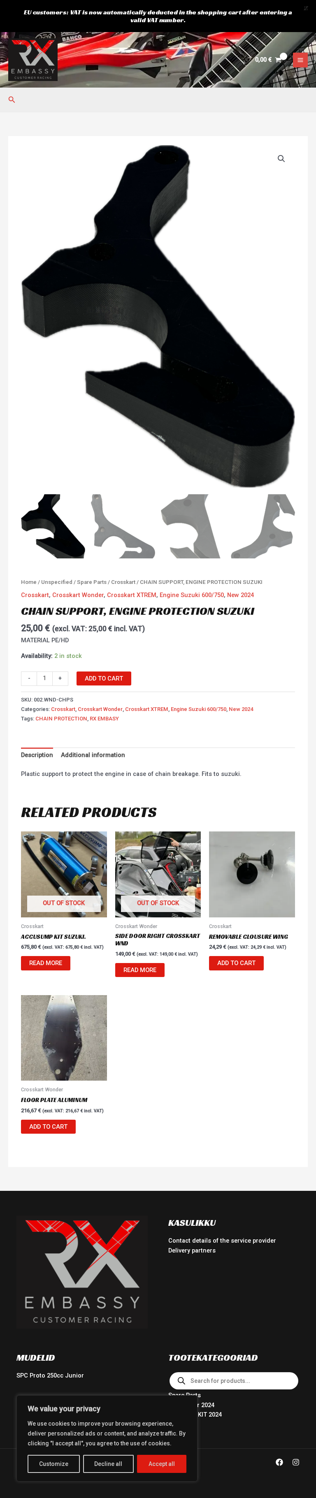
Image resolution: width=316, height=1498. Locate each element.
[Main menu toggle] (300, 60)
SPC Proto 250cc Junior (50, 1375)
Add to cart (104, 678)
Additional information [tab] (93, 755)
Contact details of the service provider (222, 1240)
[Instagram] (296, 1462)
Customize (53, 1464)
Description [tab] (37, 755)
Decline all (108, 1464)
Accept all (162, 1464)
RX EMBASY (104, 718)
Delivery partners (192, 1250)
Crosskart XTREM (131, 595)
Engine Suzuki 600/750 (192, 595)
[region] (107, 1438)
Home (29, 582)
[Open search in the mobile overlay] (234, 1381)
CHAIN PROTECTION (61, 718)
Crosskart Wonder (78, 595)
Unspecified (56, 582)
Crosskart (123, 582)
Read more (45, 963)
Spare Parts (92, 582)
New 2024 (240, 595)
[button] (12, 100)
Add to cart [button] (236, 963)
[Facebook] (279, 1462)
